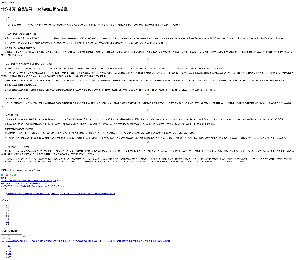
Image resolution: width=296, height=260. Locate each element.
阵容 (41, 241)
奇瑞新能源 (149, 241)
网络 (7, 16)
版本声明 (9, 254)
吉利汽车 (31, 241)
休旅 (68, 241)
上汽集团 (119, 241)
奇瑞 (142, 241)
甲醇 (77, 241)
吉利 (13, 241)
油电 (113, 241)
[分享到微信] (15, 175)
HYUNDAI (106, 241)
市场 (25, 241)
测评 (7, 222)
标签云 (8, 246)
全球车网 (158, 241)
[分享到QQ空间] (5, 175)
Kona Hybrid (6, 241)
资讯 (7, 208)
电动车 (94, 241)
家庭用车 (136, 241)
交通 (37, 241)
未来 (54, 241)
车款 (17, 241)
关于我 (8, 251)
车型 (81, 241)
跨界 (72, 241)
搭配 (50, 241)
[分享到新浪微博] (7, 175)
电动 (7, 213)
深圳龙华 (166, 241)
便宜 (99, 241)
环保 (46, 241)
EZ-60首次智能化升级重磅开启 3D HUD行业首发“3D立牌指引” (26, 181)
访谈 (7, 216)
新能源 (8, 211)
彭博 (58, 241)
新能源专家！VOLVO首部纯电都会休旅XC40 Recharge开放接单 (29, 186)
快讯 (57, 186)
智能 (54, 181)
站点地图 (9, 257)
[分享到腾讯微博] (10, 175)
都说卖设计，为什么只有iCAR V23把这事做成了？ (21, 183)
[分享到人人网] (13, 175)
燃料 (21, 241)
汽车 (85, 241)
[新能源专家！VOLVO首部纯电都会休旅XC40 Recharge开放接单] (32, 194)
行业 (7, 219)
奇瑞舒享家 (127, 241)
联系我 (8, 249)
